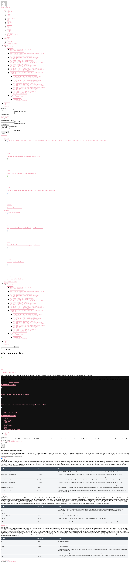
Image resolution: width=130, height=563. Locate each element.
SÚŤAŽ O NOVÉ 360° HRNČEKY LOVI (20, 49)
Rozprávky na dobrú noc (12, 34)
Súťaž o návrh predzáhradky (16, 50)
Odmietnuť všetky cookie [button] (16, 441)
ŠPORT (8, 35)
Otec (8, 23)
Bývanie (9, 39)
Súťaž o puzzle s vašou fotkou (17, 52)
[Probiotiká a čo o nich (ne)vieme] (10, 368)
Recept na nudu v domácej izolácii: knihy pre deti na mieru (25, 228)
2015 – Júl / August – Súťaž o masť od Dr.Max (24, 83)
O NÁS (5, 104)
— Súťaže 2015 (13, 73)
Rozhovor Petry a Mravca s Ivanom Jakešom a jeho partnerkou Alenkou (23, 405)
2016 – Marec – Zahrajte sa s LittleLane (19, 64)
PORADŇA (7, 38)
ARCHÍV (6, 103)
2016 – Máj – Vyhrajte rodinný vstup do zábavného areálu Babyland (26, 58)
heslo (16, 113)
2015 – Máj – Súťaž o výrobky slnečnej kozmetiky (25, 90)
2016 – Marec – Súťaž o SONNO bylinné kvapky (21, 60)
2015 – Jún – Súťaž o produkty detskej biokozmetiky (25, 88)
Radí (8, 19)
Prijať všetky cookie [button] (5, 441)
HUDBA (9, 30)
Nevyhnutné (5, 459)
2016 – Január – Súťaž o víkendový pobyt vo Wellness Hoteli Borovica (27, 69)
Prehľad (8, 16)
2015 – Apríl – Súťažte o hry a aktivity (22, 92)
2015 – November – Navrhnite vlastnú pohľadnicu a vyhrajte (27, 76)
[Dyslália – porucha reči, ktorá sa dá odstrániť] (4, 391)
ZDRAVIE (9, 25)
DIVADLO (9, 27)
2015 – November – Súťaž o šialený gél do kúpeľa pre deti (27, 80)
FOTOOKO (7, 102)
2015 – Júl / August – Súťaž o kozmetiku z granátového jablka (27, 84)
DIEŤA (8, 12)
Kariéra (8, 15)
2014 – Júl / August (17, 99)
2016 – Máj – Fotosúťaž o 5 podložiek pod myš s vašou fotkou (24, 57)
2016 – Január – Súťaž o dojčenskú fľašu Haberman (22, 71)
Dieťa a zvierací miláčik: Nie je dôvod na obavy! (21, 173)
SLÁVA (9, 21)
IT (7, 42)
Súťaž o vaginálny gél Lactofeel (17, 54)
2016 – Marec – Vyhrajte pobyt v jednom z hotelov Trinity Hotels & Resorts (28, 62)
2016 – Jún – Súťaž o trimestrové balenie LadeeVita (22, 56)
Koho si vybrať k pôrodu (14, 208)
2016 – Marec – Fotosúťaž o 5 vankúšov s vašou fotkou (23, 65)
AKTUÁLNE (10, 46)
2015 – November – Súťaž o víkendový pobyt (24, 79)
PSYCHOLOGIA (11, 18)
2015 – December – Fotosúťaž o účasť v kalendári (25, 75)
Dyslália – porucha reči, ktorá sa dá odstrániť (15, 394)
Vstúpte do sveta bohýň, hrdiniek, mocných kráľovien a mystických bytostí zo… (31, 190)
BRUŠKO (9, 11)
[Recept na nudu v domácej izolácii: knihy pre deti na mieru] (15, 223)
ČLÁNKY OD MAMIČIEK (10, 44)
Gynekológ (9, 41)
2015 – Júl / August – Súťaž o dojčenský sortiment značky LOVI (28, 85)
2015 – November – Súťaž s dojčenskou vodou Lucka (25, 77)
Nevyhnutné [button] (3, 457)
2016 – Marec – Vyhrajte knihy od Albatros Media (22, 61)
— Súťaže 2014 (13, 95)
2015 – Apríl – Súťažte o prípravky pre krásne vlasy (25, 91)
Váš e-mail (17, 121)
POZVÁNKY (10, 33)
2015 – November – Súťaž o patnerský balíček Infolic (25, 81)
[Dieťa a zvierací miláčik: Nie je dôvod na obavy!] (15, 168)
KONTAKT (7, 106)
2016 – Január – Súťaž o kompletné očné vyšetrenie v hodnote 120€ (26, 68)
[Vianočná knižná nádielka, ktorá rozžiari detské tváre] (15, 151)
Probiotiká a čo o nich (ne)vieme (10, 372)
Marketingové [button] (4, 525)
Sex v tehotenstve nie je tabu (9, 413)
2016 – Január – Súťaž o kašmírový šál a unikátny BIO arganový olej (26, 72)
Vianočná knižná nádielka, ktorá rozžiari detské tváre (23, 156)
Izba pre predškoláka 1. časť (15, 279)
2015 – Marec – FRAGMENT (20, 94)
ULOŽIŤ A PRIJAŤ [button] (5, 560)
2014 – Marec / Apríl (18, 96)
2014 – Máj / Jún (17, 98)
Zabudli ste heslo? (5, 116)
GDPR (5, 435)
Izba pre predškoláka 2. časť (15, 262)
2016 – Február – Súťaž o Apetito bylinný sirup (21, 67)
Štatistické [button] (3, 495)
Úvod (2, 349)
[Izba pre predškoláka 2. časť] (15, 257)
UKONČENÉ (10, 48)
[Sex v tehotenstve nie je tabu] (4, 410)
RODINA (9, 14)
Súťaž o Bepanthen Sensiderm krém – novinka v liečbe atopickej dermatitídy (28, 53)
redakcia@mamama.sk (14, 382)
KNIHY (9, 31)
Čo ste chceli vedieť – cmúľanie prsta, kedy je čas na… (23, 245)
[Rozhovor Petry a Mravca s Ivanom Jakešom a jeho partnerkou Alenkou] (3, 401)
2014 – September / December (20, 100)
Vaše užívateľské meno (20, 111)
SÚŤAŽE (6, 45)
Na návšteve (9, 22)
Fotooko (9, 29)
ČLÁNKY (6, 10)
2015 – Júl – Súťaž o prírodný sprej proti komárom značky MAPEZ (29, 87)
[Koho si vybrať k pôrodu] (15, 203)
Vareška (8, 37)
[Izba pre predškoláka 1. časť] (15, 274)
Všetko (8, 140)
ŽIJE (8, 26)
